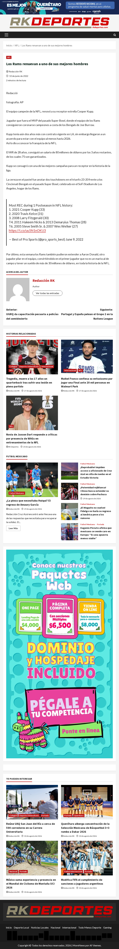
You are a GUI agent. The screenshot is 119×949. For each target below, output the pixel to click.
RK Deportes (13, 447)
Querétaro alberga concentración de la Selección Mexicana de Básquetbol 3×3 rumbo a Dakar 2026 (85, 827)
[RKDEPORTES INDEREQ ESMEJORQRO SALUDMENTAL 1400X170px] (59, 6)
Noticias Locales (40, 927)
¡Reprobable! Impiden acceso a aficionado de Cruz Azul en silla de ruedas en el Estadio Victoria (69, 471)
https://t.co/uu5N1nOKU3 (27, 230)
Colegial (13, 366)
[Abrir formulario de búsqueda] (115, 35)
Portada (100, 524)
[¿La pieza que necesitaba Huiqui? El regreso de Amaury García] (32, 480)
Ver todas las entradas (47, 293)
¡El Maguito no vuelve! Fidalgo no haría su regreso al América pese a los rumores (69, 511)
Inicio (9, 927)
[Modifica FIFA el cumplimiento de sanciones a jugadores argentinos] (87, 858)
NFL (9, 57)
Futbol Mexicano (16, 493)
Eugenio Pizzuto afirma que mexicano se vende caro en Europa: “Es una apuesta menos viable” (69, 531)
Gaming (107, 927)
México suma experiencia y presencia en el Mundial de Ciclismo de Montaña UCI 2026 (31, 883)
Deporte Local (21, 927)
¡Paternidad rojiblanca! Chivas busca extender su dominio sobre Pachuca (69, 491)
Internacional (47, 366)
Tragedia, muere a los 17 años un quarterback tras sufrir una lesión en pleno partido (29, 382)
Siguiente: (87, 314)
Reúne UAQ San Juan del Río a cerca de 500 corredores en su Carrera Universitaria (30, 827)
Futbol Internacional (73, 871)
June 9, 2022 (74, 239)
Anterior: (32, 314)
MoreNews (79, 945)
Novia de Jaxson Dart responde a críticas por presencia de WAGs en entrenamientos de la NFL (31, 438)
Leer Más (14, 529)
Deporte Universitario (29, 366)
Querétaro (79, 815)
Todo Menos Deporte (89, 927)
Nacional (13, 871)
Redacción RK (15, 71)
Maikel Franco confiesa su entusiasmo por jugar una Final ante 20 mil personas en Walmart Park (86, 382)
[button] (6, 35)
